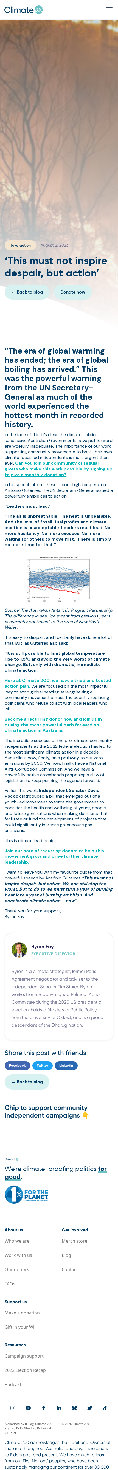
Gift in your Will (20, 1327)
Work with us (18, 1255)
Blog (66, 1255)
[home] (23, 9)
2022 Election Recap (25, 1370)
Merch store (74, 1241)
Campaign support (24, 1356)
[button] (108, 9)
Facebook (17, 1066)
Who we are (17, 1241)
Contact (70, 1269)
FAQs (10, 1284)
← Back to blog (27, 1082)
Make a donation (22, 1313)
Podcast (13, 1384)
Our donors (17, 1269)
